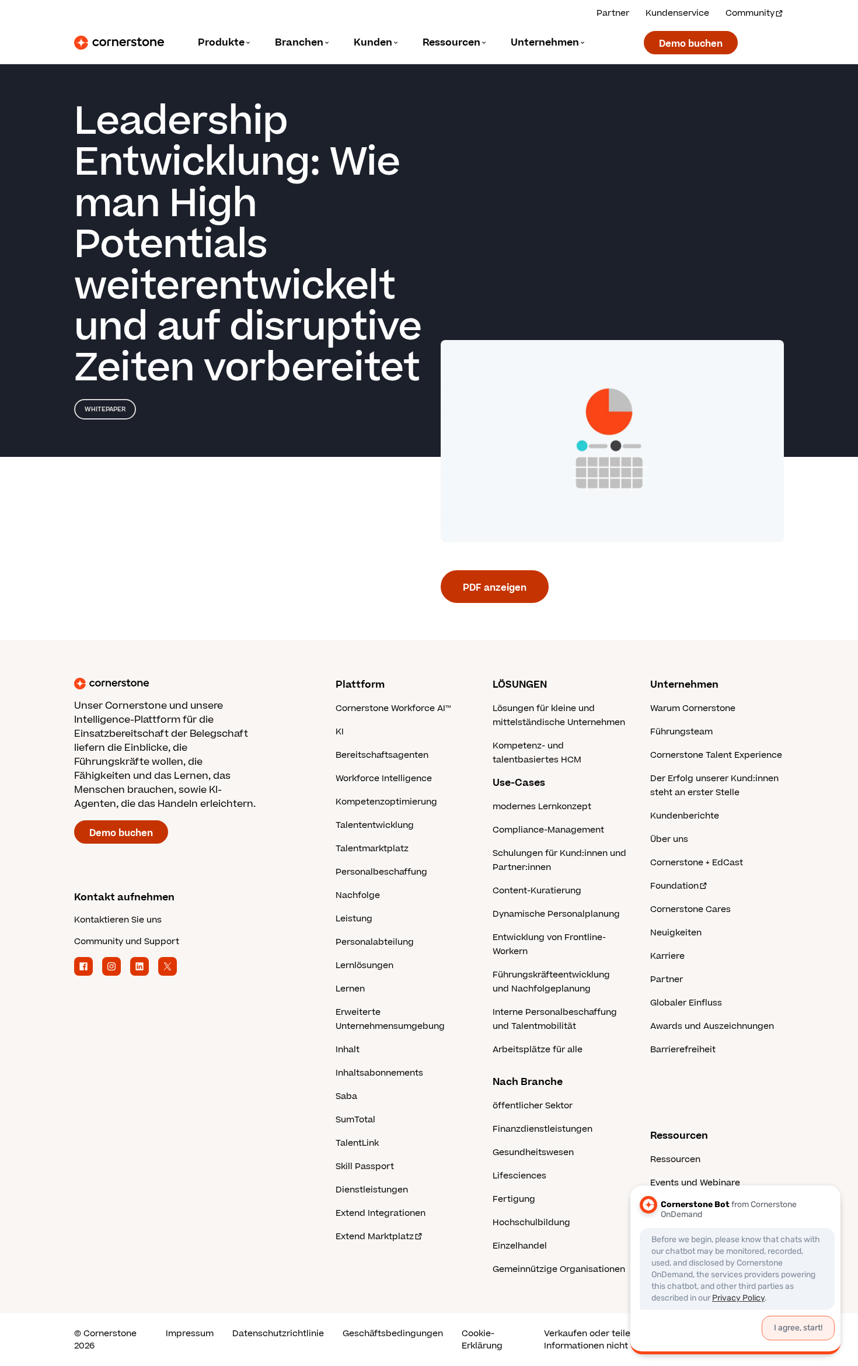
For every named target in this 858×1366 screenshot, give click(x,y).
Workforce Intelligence (384, 778)
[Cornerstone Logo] (119, 43)
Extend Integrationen (380, 1213)
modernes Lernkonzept (542, 806)
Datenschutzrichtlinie (278, 1333)
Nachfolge (358, 895)
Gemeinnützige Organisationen (559, 1269)
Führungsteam (681, 732)
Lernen (350, 989)
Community (750, 13)
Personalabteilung (375, 942)
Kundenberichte (684, 816)
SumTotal (355, 1120)
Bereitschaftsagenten (382, 755)
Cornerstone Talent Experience (716, 755)
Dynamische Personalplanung (556, 914)
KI (340, 732)
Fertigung (514, 1199)
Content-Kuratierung (537, 891)
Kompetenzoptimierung (386, 802)
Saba (346, 1096)
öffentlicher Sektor (533, 1106)
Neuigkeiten (676, 933)
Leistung (354, 919)
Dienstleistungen (372, 1190)
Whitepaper (105, 409)
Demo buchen (691, 43)
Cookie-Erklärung (482, 1339)
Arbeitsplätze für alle (538, 1049)
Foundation (674, 886)
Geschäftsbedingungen (393, 1333)
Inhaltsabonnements (379, 1073)
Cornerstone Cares (690, 909)
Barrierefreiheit (683, 1049)
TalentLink (357, 1143)
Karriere (667, 956)
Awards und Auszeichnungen (712, 1026)
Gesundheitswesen (533, 1152)
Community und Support (126, 941)
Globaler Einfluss (686, 1003)
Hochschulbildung (531, 1222)
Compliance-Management (548, 830)
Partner (613, 13)
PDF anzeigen (494, 587)
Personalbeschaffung (381, 872)
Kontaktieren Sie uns (118, 920)
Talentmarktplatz (372, 849)
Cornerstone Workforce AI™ (393, 708)
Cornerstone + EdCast (696, 863)
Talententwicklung (375, 825)
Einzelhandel (520, 1246)
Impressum (190, 1333)
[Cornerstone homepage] (186, 683)
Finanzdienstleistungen (542, 1129)
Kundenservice (677, 13)
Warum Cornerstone (692, 708)
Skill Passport (365, 1166)
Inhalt (348, 1049)
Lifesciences (519, 1176)
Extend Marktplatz (375, 1236)
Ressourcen (675, 1159)
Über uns (669, 839)
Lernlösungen (364, 965)
